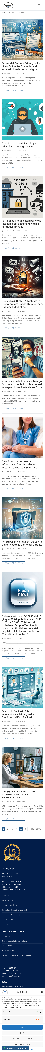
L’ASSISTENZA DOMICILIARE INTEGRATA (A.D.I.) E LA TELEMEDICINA (18, 794)
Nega (22, 1033)
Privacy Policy (7, 900)
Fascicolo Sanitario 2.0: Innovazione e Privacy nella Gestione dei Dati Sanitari (18, 714)
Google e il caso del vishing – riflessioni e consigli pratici (19, 145)
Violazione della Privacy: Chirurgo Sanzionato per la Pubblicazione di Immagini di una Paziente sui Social (22, 384)
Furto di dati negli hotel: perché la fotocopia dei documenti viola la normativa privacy (21, 223)
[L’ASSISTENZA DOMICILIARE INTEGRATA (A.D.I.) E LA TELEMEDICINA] (22, 767)
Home (4, 12)
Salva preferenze (22, 1044)
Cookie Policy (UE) (9, 905)
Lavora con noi (8, 920)
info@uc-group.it (14, 973)
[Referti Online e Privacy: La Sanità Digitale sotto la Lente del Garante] (22, 518)
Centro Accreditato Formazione (14, 941)
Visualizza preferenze (22, 1039)
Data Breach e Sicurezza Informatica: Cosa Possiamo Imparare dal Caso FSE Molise (19, 464)
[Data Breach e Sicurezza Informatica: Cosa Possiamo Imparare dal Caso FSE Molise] (22, 437)
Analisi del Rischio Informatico (14, 987)
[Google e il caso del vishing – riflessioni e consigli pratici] (22, 119)
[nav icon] (39, 5)
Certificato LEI (7, 936)
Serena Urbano (8, 876)
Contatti (5, 924)
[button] (42, 992)
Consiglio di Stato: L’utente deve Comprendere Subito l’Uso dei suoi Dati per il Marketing (22, 304)
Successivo (35, 829)
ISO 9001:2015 (7, 946)
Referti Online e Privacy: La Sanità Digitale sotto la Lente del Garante (22, 543)
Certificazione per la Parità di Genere (16, 955)
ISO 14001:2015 (8, 951)
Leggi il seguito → (13, 90)
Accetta (22, 1027)
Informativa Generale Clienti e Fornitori (17, 915)
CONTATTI (6, 962)
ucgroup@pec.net (13, 976)
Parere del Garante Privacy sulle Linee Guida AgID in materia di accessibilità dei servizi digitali (21, 66)
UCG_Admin (7, 73)
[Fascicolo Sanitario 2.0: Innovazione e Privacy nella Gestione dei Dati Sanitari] (22, 687)
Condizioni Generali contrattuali (14, 910)
